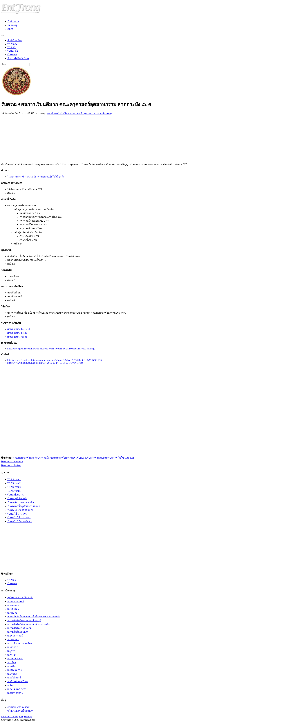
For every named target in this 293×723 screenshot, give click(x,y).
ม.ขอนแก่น (13, 605)
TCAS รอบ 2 (14, 483)
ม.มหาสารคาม (15, 658)
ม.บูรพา (11, 651)
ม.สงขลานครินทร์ (16, 689)
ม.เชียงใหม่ (13, 609)
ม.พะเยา (11, 654)
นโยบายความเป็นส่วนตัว (20, 711)
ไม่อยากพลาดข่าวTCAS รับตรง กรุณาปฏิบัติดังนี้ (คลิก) (36, 176)
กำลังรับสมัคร (14, 40)
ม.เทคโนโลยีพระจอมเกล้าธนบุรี (24, 620)
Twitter (14, 716)
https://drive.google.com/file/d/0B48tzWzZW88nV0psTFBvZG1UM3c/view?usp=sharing (50, 348)
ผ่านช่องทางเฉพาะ (17, 336)
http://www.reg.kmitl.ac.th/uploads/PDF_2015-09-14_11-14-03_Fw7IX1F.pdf (45, 363)
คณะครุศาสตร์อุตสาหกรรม (62, 457)
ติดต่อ (10, 29)
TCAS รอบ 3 (14, 487)
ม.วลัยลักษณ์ (14, 677)
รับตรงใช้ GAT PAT (17, 513)
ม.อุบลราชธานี (15, 693)
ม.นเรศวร (12, 647)
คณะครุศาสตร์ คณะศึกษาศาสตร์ (30, 457)
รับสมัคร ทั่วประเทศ (97, 457)
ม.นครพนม (13, 639)
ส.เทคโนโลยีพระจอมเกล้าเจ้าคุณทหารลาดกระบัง (33, 616)
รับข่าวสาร (13, 21)
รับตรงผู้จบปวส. (15, 494)
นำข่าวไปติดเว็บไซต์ (18, 58)
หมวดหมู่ (12, 25)
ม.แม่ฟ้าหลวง (14, 670)
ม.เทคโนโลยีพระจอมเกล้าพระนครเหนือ (28, 624)
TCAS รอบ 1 (14, 479)
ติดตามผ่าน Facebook (12, 461)
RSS (21, 716)
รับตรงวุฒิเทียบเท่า (17, 498)
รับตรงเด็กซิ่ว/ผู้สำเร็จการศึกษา (23, 506)
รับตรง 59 (82, 457)
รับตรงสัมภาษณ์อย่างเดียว (21, 502)
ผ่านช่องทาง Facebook (19, 329)
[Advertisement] (26, 137)
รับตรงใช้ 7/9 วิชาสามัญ (20, 510)
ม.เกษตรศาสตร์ (15, 601)
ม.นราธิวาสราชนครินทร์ (20, 643)
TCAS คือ (12, 44)
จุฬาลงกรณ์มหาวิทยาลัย (20, 597)
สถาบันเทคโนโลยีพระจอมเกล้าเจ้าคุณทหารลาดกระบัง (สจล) (79, 113)
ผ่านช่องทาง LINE (17, 333)
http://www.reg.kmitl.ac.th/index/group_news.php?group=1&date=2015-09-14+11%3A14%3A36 (54, 360)
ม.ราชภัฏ (12, 673)
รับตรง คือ (12, 50)
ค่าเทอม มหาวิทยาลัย (18, 707)
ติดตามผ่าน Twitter (11, 465)
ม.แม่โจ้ (11, 666)
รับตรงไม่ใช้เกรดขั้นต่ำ (19, 521)
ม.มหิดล (11, 662)
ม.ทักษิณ (12, 612)
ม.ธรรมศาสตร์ (15, 635)
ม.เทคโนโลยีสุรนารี (17, 632)
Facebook (6, 716)
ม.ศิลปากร (12, 685)
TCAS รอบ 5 (14, 491)
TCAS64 (11, 47)
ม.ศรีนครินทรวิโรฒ (17, 681)
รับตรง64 (12, 54)
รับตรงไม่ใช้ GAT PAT (19, 517)
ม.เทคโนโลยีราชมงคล (19, 628)
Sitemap (28, 716)
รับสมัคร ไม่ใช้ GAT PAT (121, 457)
